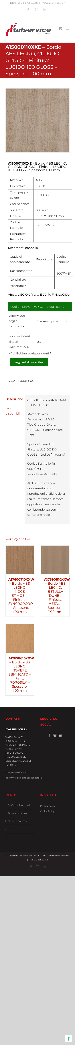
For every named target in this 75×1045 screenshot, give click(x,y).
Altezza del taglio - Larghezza (17, 321)
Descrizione (13, 399)
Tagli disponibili (12, 410)
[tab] (13, 399)
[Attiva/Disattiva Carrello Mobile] (60, 28)
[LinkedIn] (60, 735)
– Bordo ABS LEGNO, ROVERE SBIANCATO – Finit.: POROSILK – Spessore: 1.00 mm (21, 674)
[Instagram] (55, 735)
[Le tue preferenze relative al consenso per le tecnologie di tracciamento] (68, 1038)
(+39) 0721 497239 (28, 2)
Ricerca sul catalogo (18, 813)
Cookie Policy (47, 811)
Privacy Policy (47, 806)
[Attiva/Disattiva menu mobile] (68, 28)
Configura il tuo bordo (19, 805)
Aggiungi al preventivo (29, 362)
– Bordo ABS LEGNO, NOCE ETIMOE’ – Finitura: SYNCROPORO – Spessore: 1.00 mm (21, 595)
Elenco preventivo (17, 821)
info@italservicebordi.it (53, 2)
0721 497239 (15, 749)
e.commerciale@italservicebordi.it (23, 777)
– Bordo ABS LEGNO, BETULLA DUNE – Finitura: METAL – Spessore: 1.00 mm (57, 595)
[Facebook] (49, 735)
